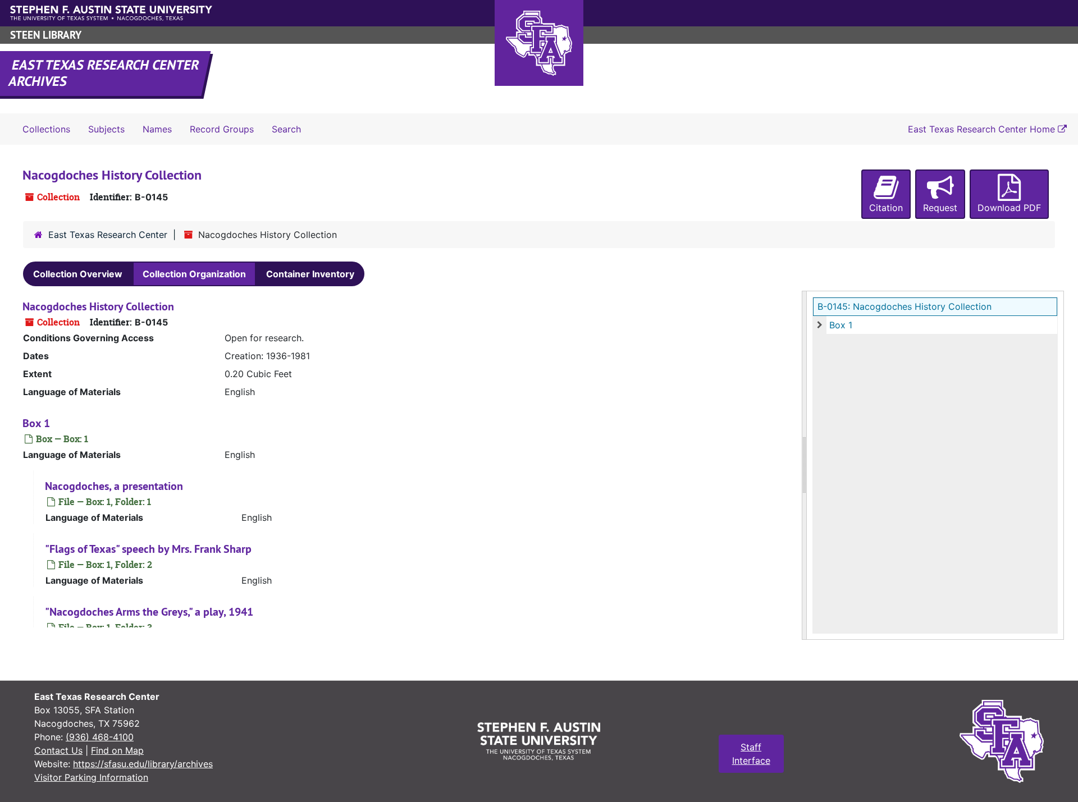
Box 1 (840, 325)
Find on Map (117, 750)
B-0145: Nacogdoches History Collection (904, 306)
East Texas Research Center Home (983, 129)
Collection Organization (194, 273)
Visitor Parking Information (91, 777)
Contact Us (58, 750)
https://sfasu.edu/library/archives (143, 763)
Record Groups (222, 129)
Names (157, 129)
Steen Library (45, 35)
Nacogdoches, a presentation (114, 486)
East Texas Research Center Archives (104, 73)
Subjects (106, 129)
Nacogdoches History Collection (98, 306)
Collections (46, 129)
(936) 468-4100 (100, 737)
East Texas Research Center (107, 234)
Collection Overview (77, 273)
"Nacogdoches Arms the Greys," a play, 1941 (149, 611)
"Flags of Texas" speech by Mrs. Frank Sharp (148, 549)
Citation (886, 207)
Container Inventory (310, 273)
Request (940, 207)
